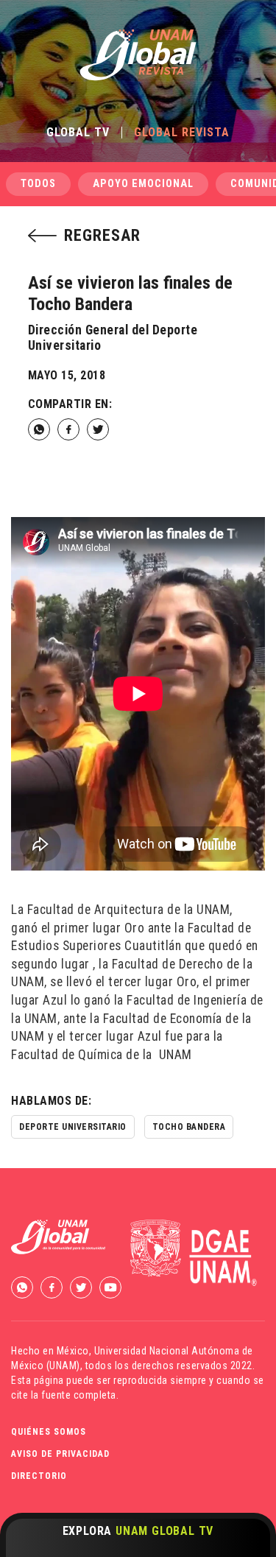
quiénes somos (48, 1432)
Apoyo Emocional (143, 184)
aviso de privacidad (60, 1454)
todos (38, 184)
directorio (39, 1476)
